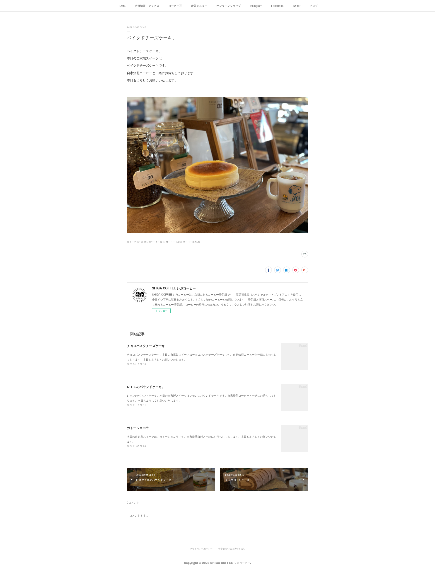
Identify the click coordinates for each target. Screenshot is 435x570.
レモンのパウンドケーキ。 (146, 386)
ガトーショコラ (138, 427)
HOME (122, 5)
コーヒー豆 (175, 5)
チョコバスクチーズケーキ (146, 345)
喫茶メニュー (199, 5)
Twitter (296, 5)
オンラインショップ (228, 5)
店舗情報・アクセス (147, 5)
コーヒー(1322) (174, 241)
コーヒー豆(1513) (192, 241)
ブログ (313, 5)
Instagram (256, 5)
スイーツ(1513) (135, 241)
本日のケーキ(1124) (154, 241)
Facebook (277, 5)
